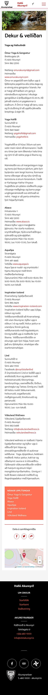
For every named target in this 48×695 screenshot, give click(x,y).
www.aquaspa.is (21, 264)
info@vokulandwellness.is (26, 429)
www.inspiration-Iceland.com (27, 306)
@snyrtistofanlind (24, 369)
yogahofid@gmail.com (25, 133)
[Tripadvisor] (24, 663)
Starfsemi (24, 605)
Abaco (10, 502)
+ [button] (40, 558)
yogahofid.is (22, 137)
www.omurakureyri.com (17, 77)
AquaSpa (11, 505)
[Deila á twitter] (24, 536)
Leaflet (19, 567)
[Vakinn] (36, 663)
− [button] (40, 562)
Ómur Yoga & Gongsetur (19, 495)
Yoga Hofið (12, 498)
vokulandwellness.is (26, 433)
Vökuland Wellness (17, 515)
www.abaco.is (23, 222)
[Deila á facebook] (16, 536)
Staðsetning (24, 609)
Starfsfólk (24, 600)
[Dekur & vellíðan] (24, 555)
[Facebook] (12, 663)
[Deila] (31, 536)
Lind (9, 512)
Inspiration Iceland (17, 509)
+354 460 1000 (24, 634)
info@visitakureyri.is (24, 638)
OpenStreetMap (29, 567)
